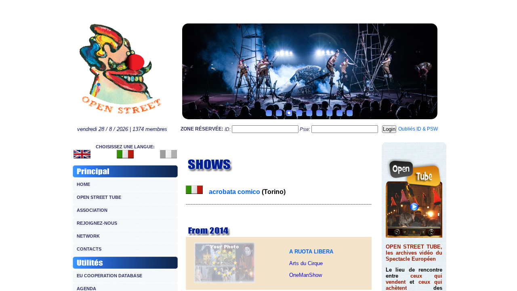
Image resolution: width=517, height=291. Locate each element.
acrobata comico (234, 191)
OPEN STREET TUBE (99, 197)
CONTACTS (89, 249)
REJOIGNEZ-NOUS (97, 223)
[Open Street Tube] (414, 235)
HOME (83, 184)
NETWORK (88, 236)
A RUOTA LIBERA (311, 252)
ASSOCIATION (92, 210)
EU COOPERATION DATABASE (109, 275)
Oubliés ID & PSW (418, 129)
